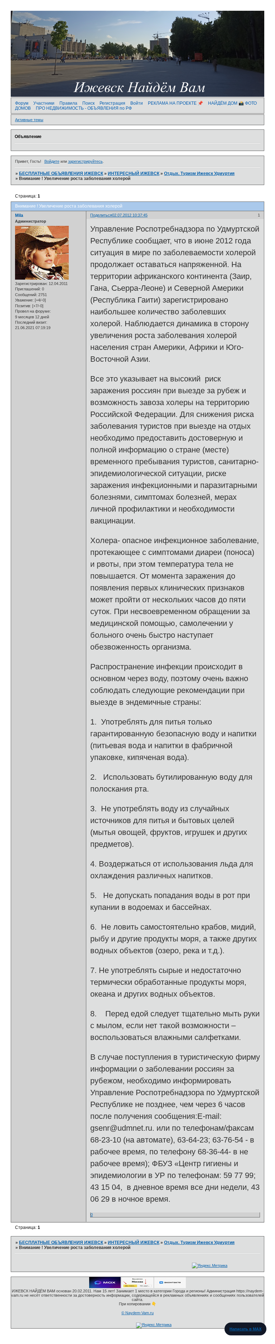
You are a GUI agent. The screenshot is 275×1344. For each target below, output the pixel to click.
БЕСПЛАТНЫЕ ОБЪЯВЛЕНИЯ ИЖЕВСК (61, 173)
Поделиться (101, 215)
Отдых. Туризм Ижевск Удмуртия (199, 173)
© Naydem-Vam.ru (137, 1313)
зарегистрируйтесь (85, 161)
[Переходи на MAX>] (105, 1286)
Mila (19, 215)
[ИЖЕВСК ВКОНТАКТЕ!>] (170, 1286)
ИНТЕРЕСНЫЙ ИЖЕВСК (133, 173)
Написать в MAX (245, 1329)
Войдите (51, 161)
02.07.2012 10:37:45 (130, 215)
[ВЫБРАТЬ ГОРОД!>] (137, 1286)
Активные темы (29, 120)
